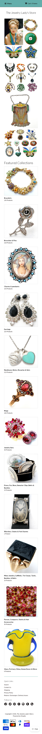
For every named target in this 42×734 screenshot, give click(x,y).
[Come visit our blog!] (28, 692)
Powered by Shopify (19, 703)
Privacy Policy (8, 680)
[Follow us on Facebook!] (6, 692)
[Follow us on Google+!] (19, 692)
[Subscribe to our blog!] (32, 692)
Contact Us (7, 674)
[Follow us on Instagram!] (23, 692)
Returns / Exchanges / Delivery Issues (16, 682)
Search (6, 672)
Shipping (7, 677)
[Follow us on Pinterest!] (15, 692)
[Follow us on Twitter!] (10, 692)
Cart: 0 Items (32, 3)
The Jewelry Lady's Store (21, 12)
